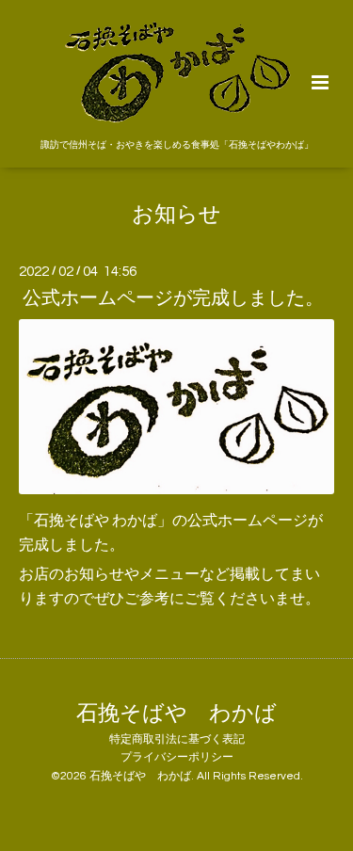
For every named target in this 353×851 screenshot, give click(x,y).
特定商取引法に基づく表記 (177, 739)
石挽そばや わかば (176, 713)
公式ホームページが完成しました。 (173, 298)
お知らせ (176, 215)
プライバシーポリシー (176, 757)
